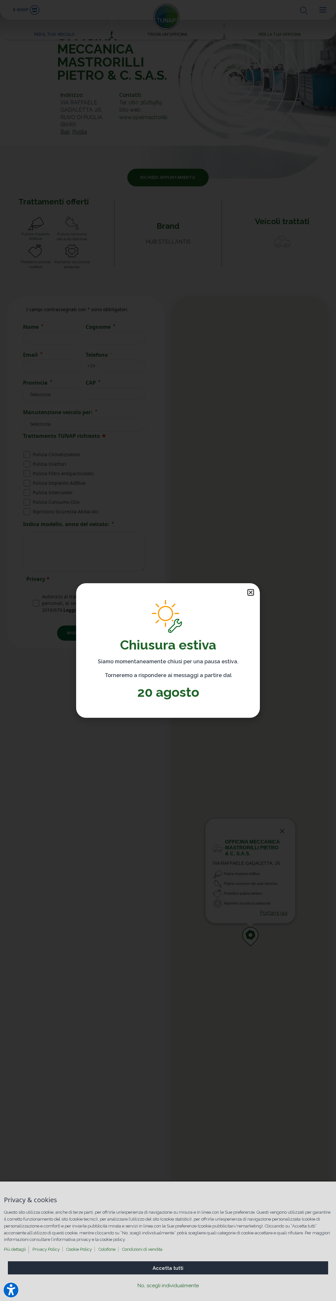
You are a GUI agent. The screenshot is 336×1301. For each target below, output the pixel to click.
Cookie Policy (79, 1249)
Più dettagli (15, 1249)
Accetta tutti (168, 1268)
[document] (168, 650)
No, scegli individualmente (168, 1286)
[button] (250, 592)
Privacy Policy (46, 1249)
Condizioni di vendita (142, 1249)
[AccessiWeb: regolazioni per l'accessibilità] (11, 1290)
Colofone (107, 1249)
